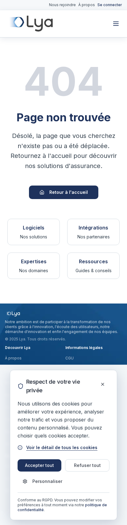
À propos (86, 4)
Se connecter (109, 4)
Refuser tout (87, 465)
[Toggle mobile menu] (116, 24)
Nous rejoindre (62, 4)
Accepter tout (39, 465)
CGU (69, 358)
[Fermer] (102, 384)
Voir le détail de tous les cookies (61, 447)
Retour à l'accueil (68, 192)
